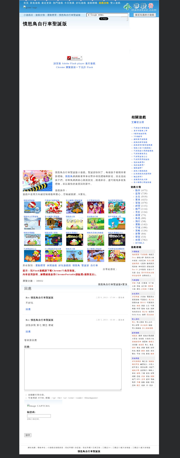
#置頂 (112, 284)
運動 (137, 224)
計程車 (144, 289)
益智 (137, 193)
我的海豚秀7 (139, 165)
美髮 (143, 306)
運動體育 (52, 15)
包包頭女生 (136, 312)
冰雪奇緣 (135, 297)
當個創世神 (136, 342)
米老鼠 (135, 261)
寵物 (143, 309)
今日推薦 (69, 3)
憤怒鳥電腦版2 (72, 233)
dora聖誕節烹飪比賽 (53, 249)
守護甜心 (144, 300)
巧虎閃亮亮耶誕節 (141, 159)
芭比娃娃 (150, 315)
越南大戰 (135, 370)
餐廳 (134, 309)
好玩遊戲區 (64, 265)
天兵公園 (150, 261)
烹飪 (137, 212)
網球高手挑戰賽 (141, 139)
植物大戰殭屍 (148, 336)
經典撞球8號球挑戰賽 (143, 145)
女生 (137, 196)
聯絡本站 (42, 448)
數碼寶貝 (150, 263)
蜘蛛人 (151, 370)
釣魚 (134, 351)
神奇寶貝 (142, 267)
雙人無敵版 (136, 328)
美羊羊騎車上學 (114, 217)
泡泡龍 (141, 339)
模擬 (148, 382)
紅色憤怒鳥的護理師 (142, 174)
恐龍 (138, 376)
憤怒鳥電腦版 (29, 233)
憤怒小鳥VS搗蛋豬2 (142, 148)
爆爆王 (151, 342)
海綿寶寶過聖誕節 (115, 200)
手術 (138, 354)
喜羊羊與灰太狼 (147, 273)
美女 (134, 306)
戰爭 (134, 382)
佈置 (137, 215)
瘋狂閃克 (135, 364)
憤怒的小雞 (70, 249)
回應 (28, 309)
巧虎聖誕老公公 (30, 249)
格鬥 (137, 209)
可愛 (152, 306)
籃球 (148, 379)
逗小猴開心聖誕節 (94, 249)
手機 (138, 382)
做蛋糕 (151, 312)
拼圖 (143, 348)
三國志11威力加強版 (141, 448)
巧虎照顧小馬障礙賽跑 (143, 151)
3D (147, 385)
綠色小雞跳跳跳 (141, 171)
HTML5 (139, 243)
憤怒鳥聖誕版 (29, 200)
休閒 (137, 240)
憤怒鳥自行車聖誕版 (70, 15)
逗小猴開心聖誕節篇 (74, 200)
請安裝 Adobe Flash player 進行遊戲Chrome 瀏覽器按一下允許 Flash (74, 65)
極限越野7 (138, 168)
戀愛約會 (135, 303)
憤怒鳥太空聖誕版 (31, 217)
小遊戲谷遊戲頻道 (55, 448)
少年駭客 (142, 270)
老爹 (143, 385)
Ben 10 (135, 270)
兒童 (134, 273)
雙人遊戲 (115, 3)
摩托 (138, 289)
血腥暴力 (144, 370)
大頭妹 (143, 297)
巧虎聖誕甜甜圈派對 (116, 249)
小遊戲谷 (28, 15)
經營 (137, 206)
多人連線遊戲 (147, 328)
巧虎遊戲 (144, 254)
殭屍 (134, 376)
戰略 (152, 379)
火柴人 (151, 364)
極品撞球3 (138, 177)
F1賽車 (151, 289)
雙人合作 (148, 322)
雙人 (134, 322)
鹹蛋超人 (144, 364)
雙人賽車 (140, 322)
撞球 (134, 348)
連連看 (141, 345)
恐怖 (134, 385)
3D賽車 (144, 283)
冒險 (137, 203)
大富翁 (135, 339)
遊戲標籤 (92, 3)
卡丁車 (151, 283)
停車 (134, 283)
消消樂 (135, 345)
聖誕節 (85, 265)
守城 (137, 227)
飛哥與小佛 (149, 258)
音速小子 (150, 270)
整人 (147, 345)
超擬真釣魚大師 (141, 179)
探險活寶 (150, 267)
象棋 (143, 351)
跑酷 (143, 382)
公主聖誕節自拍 (93, 200)
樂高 (148, 348)
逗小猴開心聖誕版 (52, 217)
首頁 (26, 3)
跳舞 (152, 309)
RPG (138, 379)
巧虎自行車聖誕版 (52, 200)
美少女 (145, 312)
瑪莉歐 (135, 267)
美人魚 (151, 300)
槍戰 (138, 373)
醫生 (134, 354)
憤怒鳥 (69, 176)
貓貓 (150, 325)
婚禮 (144, 315)
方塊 (143, 354)
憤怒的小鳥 (70, 217)
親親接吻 (135, 300)
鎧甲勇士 (135, 367)
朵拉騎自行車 (92, 217)
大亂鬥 (151, 367)
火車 (134, 286)
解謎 (138, 351)
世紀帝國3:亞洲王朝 (91, 448)
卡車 (134, 289)
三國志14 (106, 448)
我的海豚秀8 (139, 162)
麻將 (140, 336)
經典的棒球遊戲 (141, 142)
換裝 (138, 306)
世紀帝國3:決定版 (73, 448)
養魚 (138, 348)
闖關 (152, 376)
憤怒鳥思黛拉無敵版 (95, 233)
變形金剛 (144, 367)
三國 (143, 373)
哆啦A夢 (140, 258)
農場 (148, 354)
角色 (137, 218)
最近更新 (46, 3)
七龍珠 (143, 263)
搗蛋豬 (145, 342)
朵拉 (138, 273)
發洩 (148, 373)
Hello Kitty (136, 315)
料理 (138, 309)
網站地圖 (32, 448)
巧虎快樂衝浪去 (141, 154)
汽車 (138, 283)
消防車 (150, 286)
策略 (137, 230)
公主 (148, 306)
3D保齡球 (138, 136)
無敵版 (151, 361)
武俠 (143, 376)
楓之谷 (145, 361)
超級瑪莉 (135, 263)
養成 (151, 345)
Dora (134, 258)
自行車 (94, 265)
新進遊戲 (35, 3)
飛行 (137, 221)
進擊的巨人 (146, 276)
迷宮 (152, 351)
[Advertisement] (74, 35)
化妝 (148, 309)
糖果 (152, 354)
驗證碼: (31, 412)
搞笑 (148, 351)
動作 (137, 190)
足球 (143, 379)
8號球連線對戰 (140, 134)
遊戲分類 (40, 15)
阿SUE (143, 303)
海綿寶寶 (135, 254)
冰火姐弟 (144, 325)
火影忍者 (142, 261)
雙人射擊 (135, 325)
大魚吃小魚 (149, 339)
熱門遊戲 (58, 3)
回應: (27, 347)
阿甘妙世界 (136, 276)
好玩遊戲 (81, 3)
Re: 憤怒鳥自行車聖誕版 (40, 297)
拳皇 (134, 373)
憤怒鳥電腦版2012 (115, 233)
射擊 (137, 233)
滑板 (138, 286)
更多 (151, 385)
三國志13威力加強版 (121, 448)
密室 (137, 237)
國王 (138, 385)
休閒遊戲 (52, 265)
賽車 (137, 199)
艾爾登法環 (137, 122)
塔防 (152, 382)
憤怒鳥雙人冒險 (51, 233)
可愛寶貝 (150, 303)
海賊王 (151, 254)
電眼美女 (150, 297)
